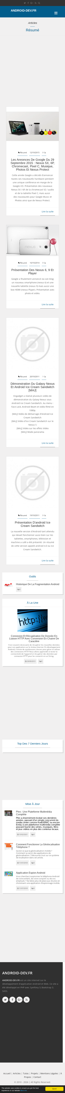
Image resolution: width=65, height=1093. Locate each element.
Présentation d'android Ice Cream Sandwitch (32, 524)
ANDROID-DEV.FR (11, 980)
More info (23, 1090)
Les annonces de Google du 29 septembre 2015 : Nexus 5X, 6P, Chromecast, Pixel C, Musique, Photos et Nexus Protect (33, 164)
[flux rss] (35, 3)
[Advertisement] (32, 73)
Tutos (26, 1073)
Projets (34, 1073)
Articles (17, 1073)
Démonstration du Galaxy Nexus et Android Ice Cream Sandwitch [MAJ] (33, 387)
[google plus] (19, 1000)
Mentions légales (49, 1073)
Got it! (54, 1089)
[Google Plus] (31, 3)
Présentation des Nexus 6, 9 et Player (32, 271)
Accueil (7, 1073)
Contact (37, 1077)
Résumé (23, 152)
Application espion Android (30, 873)
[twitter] (25, 3)
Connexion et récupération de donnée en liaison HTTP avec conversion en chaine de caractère (34, 639)
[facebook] (28, 3)
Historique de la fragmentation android (37, 584)
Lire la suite (48, 211)
